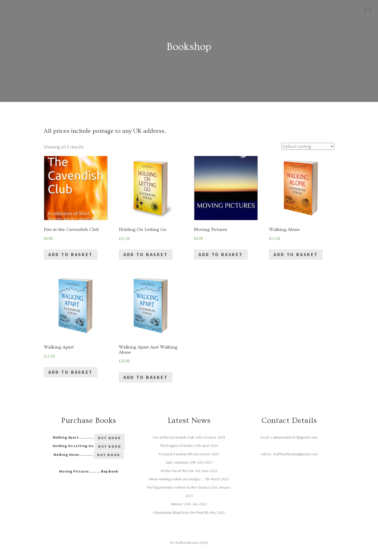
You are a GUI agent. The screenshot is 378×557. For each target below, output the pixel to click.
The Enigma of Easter (176, 445)
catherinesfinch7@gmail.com (294, 437)
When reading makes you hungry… (176, 479)
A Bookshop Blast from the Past (178, 512)
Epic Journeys (177, 462)
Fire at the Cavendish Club (173, 437)
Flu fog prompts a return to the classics (178, 487)
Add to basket (70, 254)
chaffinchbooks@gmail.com (295, 454)
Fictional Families (173, 454)
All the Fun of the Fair (177, 470)
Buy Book (109, 438)
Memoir (177, 504)
